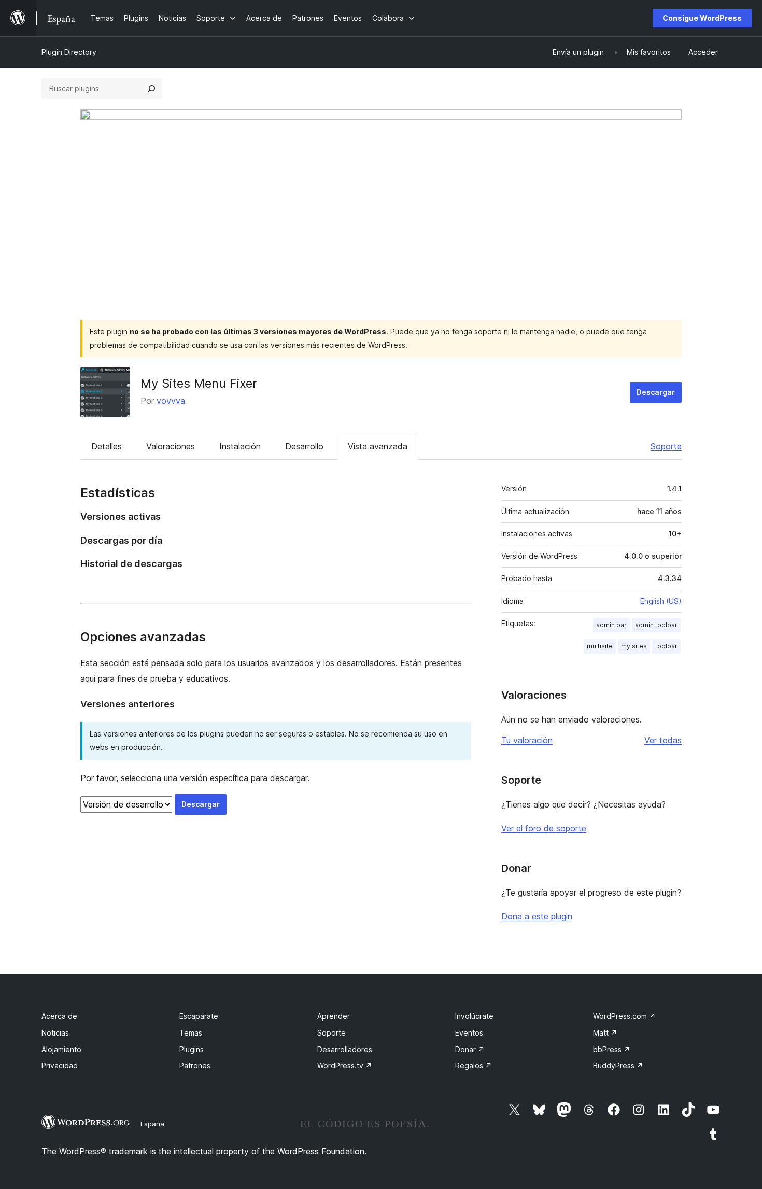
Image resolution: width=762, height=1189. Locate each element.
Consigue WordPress (702, 17)
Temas (190, 1032)
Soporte (666, 446)
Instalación (240, 446)
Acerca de (59, 1016)
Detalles (106, 446)
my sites (634, 646)
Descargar (656, 392)
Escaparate (198, 1016)
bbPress (611, 1049)
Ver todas (663, 740)
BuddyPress (618, 1065)
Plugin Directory (68, 52)
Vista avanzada (377, 446)
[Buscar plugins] (151, 88)
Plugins (191, 1049)
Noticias (55, 1032)
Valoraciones (170, 446)
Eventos (469, 1032)
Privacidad (59, 1065)
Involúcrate (474, 1016)
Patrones (194, 1065)
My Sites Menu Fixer (198, 383)
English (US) (661, 601)
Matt (605, 1032)
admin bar (611, 625)
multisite (600, 646)
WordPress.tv (344, 1065)
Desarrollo (304, 446)
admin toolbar (656, 625)
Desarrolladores (344, 1049)
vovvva (171, 400)
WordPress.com (624, 1016)
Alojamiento (61, 1049)
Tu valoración (527, 740)
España (152, 1124)
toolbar (666, 646)
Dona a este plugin (536, 916)
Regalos (473, 1065)
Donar (470, 1049)
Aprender (333, 1016)
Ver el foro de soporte (543, 828)
